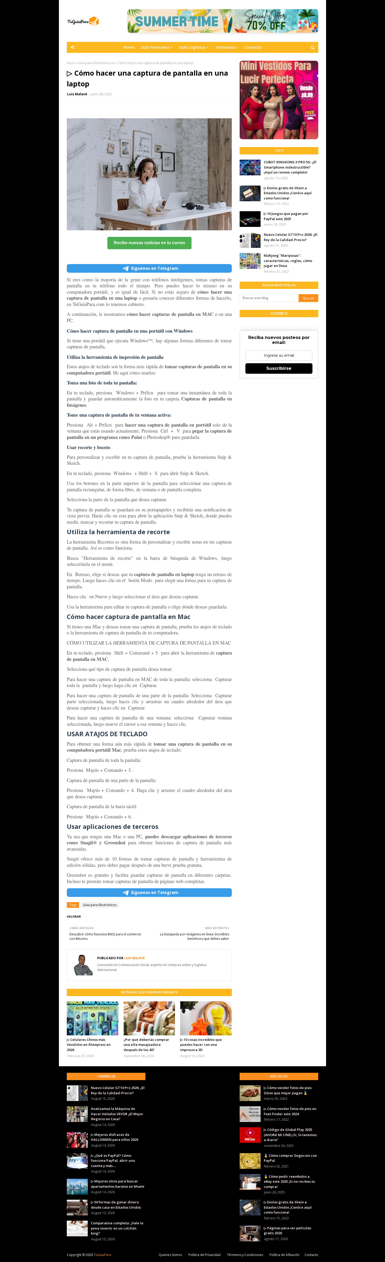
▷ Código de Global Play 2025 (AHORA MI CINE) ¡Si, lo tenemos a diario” (290, 1134)
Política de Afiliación (284, 1255)
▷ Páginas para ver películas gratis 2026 (287, 1231)
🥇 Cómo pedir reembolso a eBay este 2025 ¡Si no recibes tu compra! (289, 1181)
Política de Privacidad (205, 1255)
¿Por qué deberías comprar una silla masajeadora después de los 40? (146, 1044)
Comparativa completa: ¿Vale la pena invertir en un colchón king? (117, 1228)
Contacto (311, 1255)
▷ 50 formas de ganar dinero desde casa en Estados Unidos (116, 1205)
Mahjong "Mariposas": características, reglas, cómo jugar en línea (288, 260)
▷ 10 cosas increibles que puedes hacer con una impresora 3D (201, 1044)
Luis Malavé (77, 94)
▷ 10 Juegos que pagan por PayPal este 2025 (286, 216)
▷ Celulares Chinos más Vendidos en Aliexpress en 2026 (89, 1044)
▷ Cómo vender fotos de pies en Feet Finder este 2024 (290, 1111)
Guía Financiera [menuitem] (155, 47)
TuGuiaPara (102, 1255)
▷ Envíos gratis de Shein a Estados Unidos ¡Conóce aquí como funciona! (288, 193)
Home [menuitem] (128, 47)
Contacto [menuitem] (253, 47)
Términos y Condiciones (245, 1255)
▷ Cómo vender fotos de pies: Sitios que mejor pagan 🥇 (288, 1090)
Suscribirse (279, 368)
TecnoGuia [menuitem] (225, 47)
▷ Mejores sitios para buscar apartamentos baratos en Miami (117, 1184)
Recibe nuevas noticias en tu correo (149, 243)
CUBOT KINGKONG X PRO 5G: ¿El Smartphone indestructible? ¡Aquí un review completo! (290, 167)
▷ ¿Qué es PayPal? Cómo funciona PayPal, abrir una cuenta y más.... (113, 1160)
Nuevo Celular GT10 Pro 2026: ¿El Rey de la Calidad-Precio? (290, 237)
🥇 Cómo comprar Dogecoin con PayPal (290, 1158)
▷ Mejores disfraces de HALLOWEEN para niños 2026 (114, 1137)
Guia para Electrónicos (94, 63)
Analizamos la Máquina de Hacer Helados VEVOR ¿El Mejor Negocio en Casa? (117, 1113)
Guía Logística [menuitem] (192, 47)
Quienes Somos (170, 1255)
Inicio (71, 63)
